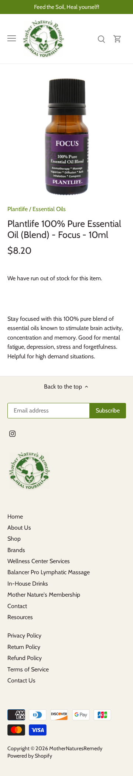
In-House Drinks (27, 583)
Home (15, 516)
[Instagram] (12, 433)
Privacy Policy (24, 635)
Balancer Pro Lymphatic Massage (48, 572)
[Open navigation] (11, 38)
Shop (14, 538)
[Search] (101, 38)
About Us (19, 527)
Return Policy (23, 646)
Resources (20, 617)
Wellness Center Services (38, 561)
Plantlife (17, 209)
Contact (17, 606)
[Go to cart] (117, 38)
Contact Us (21, 680)
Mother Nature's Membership (43, 594)
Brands (16, 550)
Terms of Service (28, 669)
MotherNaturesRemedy (75, 748)
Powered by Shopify (29, 755)
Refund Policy (24, 657)
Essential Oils (49, 209)
